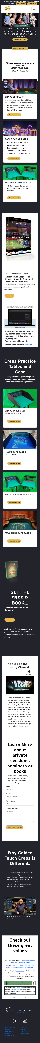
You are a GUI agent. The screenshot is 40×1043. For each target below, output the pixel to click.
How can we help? (12, 808)
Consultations (8, 1033)
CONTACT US (32, 4)
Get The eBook (9, 620)
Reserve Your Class (14, 158)
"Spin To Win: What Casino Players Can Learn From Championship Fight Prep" (20, 966)
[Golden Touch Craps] (8, 1010)
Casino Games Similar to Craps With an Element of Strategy (22, 961)
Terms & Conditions (9, 1035)
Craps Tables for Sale (14, 421)
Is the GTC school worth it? (20, 48)
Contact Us (24, 1031)
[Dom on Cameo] (20, 317)
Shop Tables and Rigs (14, 198)
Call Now (20, 39)
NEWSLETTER (21, 4)
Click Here (28, 344)
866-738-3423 (21, 1013)
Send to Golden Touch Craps (15, 827)
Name (8, 786)
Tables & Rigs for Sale (14, 502)
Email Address (11, 794)
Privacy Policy (25, 1033)
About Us (23, 1029)
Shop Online (24, 1027)
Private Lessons (8, 1031)
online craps (20, 971)
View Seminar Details (14, 115)
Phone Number (11, 801)
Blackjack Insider (18, 989)
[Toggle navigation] (34, 9)
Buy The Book (9, 296)
